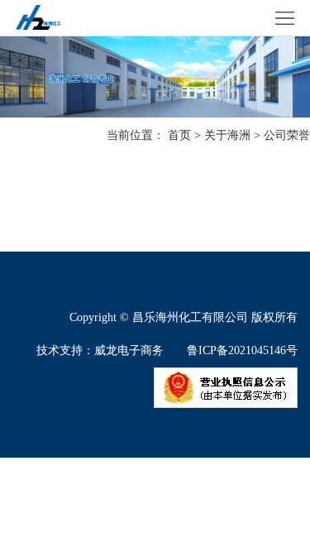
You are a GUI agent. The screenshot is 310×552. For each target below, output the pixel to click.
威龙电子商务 (129, 350)
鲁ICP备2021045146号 (242, 350)
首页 (179, 135)
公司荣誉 (287, 135)
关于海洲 (227, 135)
